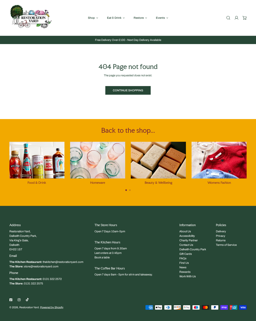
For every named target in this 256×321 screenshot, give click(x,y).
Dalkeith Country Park (192, 249)
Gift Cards (185, 253)
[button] (245, 18)
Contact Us (186, 244)
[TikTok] (27, 300)
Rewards (185, 271)
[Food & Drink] (36, 160)
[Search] (228, 18)
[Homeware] (97, 160)
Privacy (220, 235)
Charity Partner (188, 240)
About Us (185, 231)
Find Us (184, 262)
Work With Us (187, 276)
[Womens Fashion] (219, 160)
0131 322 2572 (52, 279)
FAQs (182, 258)
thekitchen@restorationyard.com (63, 261)
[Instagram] (19, 300)
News (182, 267)
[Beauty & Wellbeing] (158, 160)
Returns (221, 240)
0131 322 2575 (33, 283)
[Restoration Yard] (30, 17)
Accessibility (187, 235)
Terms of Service (226, 244)
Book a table (102, 257)
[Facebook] (11, 300)
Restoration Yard (29, 307)
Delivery (221, 231)
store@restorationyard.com (41, 266)
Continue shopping (128, 90)
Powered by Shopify (51, 307)
